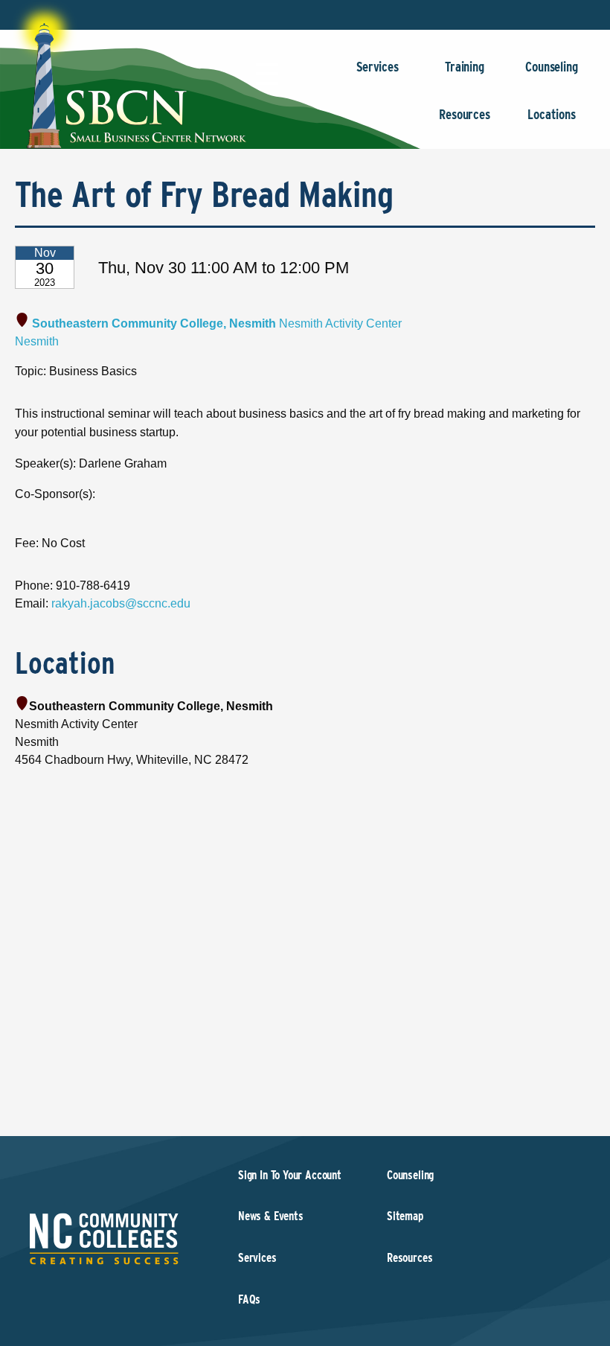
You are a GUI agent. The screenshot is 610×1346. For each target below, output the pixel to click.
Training (464, 66)
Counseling (551, 66)
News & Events (271, 1216)
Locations (551, 114)
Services (377, 66)
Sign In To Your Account (289, 1175)
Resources (464, 114)
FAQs (249, 1299)
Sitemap (405, 1216)
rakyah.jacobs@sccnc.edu (120, 603)
